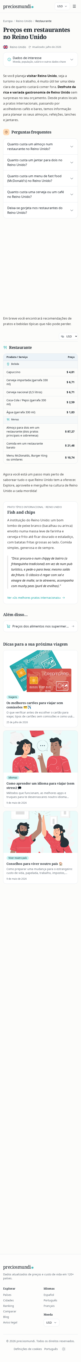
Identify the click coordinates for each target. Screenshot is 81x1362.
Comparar (9, 1311)
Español (49, 1295)
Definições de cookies (28, 1349)
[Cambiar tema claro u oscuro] (63, 1349)
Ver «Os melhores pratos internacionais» (34, 597)
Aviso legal (10, 1322)
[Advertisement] (40, 265)
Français (49, 1306)
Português (50, 1300)
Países (7, 1295)
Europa (8, 21)
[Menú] (74, 6)
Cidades (8, 1300)
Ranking (8, 1306)
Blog (6, 1317)
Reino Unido (24, 21)
